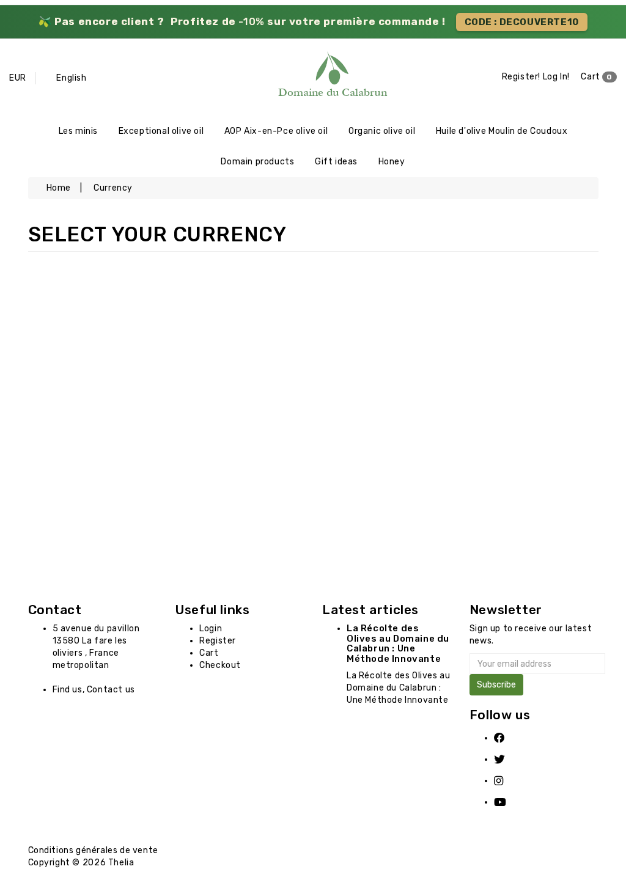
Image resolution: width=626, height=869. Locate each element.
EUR (17, 78)
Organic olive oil (381, 131)
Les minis (78, 131)
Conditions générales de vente (93, 850)
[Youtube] (507, 802)
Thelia (121, 862)
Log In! (556, 77)
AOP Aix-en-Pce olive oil (276, 131)
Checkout (220, 665)
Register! (521, 77)
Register (217, 641)
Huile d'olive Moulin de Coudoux (502, 131)
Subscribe (496, 685)
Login (210, 628)
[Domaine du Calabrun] (313, 77)
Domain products (257, 161)
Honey (391, 161)
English (71, 78)
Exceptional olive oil (161, 131)
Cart (597, 77)
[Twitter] (507, 759)
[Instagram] (507, 781)
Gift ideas (336, 161)
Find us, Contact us (94, 689)
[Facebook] (507, 738)
